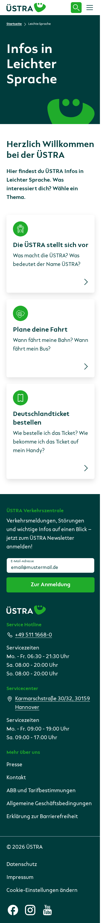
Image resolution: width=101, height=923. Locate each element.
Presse (14, 765)
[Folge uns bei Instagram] (30, 910)
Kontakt (16, 778)
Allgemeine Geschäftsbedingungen (49, 804)
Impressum (19, 877)
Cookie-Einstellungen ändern (42, 890)
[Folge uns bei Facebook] (12, 910)
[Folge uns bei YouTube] (47, 910)
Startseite (14, 24)
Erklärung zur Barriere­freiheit (42, 816)
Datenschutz (21, 864)
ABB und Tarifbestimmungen (41, 791)
